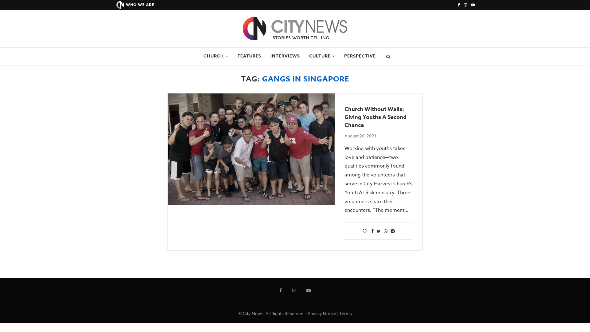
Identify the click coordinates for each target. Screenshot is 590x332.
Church (213, 56)
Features (249, 56)
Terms (345, 313)
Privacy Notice (322, 313)
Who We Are (140, 4)
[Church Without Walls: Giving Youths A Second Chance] (251, 149)
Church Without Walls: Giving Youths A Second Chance (375, 117)
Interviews (285, 56)
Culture (320, 56)
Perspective (360, 56)
